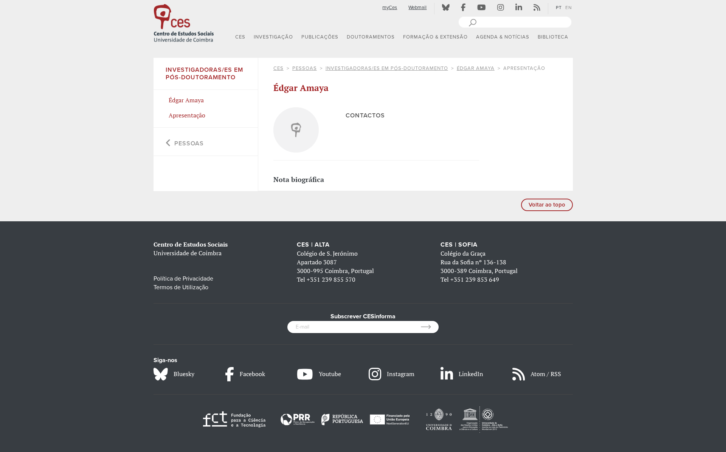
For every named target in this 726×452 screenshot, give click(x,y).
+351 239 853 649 (474, 279)
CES (278, 68)
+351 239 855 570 (331, 279)
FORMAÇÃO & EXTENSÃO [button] (435, 37)
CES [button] (240, 37)
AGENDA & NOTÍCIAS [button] (502, 37)
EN (568, 7)
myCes (389, 8)
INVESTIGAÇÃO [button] (273, 37)
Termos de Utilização (181, 287)
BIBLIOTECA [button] (553, 37)
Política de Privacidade (183, 278)
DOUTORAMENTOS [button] (371, 37)
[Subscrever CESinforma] (430, 327)
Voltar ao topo (547, 204)
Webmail (417, 8)
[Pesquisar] (472, 22)
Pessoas (304, 68)
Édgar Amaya (476, 68)
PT (559, 7)
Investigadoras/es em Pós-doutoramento (387, 68)
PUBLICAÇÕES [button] (319, 37)
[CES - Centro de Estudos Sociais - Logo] (184, 22)
